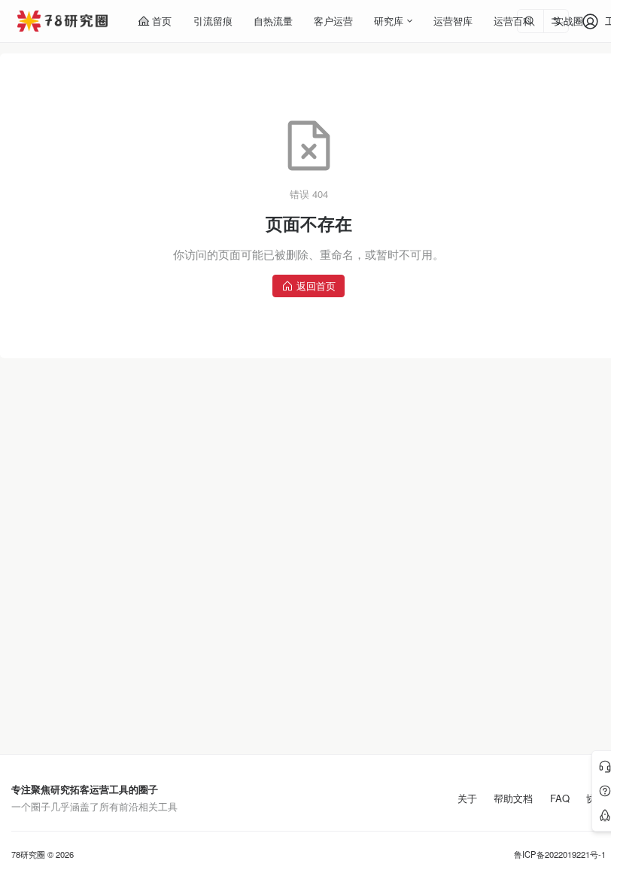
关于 (467, 798)
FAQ (560, 798)
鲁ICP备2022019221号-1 (560, 854)
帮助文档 (513, 798)
